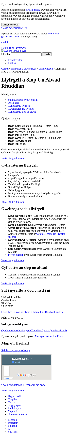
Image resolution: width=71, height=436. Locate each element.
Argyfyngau (14, 405)
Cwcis (11, 402)
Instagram (13, 422)
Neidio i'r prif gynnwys (13, 47)
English (12, 63)
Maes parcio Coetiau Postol (49, 336)
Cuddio (5, 42)
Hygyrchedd (14, 396)
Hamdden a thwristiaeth (23, 68)
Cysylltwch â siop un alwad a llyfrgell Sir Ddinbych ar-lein (32, 312)
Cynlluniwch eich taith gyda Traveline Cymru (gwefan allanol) (34, 330)
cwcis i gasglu (33, 9)
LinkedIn (13, 425)
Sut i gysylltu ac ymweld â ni (23, 99)
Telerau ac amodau (18, 414)
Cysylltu (12, 399)
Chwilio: (5, 54)
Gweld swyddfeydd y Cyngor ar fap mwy (23, 384)
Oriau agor (13, 102)
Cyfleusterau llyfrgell (19, 105)
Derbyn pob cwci (10, 24)
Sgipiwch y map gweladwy (15, 350)
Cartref (5, 68)
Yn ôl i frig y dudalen (12, 158)
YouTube (13, 431)
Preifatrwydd (14, 408)
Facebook (13, 419)
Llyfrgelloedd (46, 68)
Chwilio (47, 54)
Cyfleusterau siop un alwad (22, 111)
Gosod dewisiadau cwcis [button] (14, 27)
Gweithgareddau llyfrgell (21, 108)
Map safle (13, 411)
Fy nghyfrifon (15, 60)
